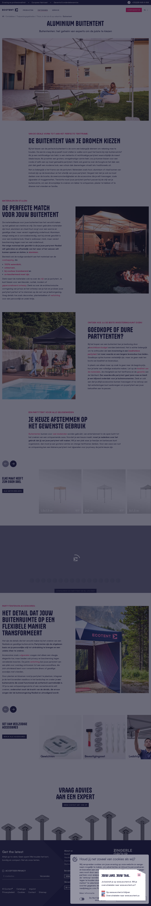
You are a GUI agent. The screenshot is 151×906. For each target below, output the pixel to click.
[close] (139, 875)
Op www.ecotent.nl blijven (118, 892)
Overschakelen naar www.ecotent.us (123, 895)
